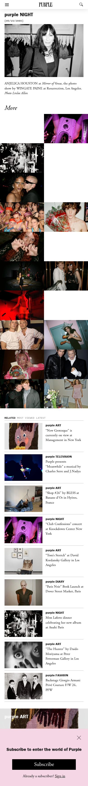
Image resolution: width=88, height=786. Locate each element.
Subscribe (44, 764)
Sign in (60, 776)
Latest (41, 418)
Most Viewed (26, 418)
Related (10, 418)
